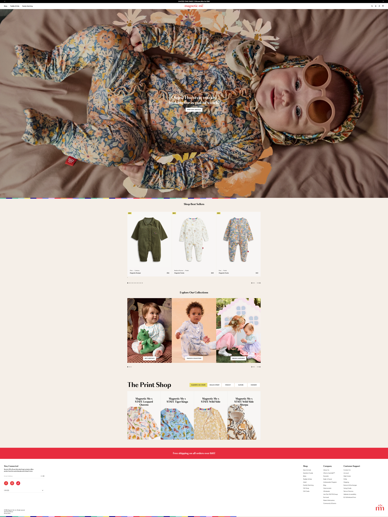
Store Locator (327, 488)
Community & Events (329, 503)
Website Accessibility (350, 494)
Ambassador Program (330, 482)
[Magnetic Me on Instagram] (12, 483)
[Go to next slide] (383, 1)
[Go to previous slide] (5, 1)
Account (346, 473)
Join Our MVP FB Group (330, 494)
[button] (383, 6)
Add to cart (149, 265)
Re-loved (326, 497)
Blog (324, 485)
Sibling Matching (238, 358)
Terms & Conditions (8, 511)
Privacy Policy (7, 513)
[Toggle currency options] (42, 490)
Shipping (346, 482)
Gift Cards (306, 491)
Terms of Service (348, 491)
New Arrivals (307, 470)
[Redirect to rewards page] (376, 6)
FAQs (345, 479)
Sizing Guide (347, 488)
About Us (326, 470)
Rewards (326, 476)
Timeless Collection (194, 358)
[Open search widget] (372, 6)
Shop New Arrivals (194, 109)
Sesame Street (214, 385)
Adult (305, 482)
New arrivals (149, 358)
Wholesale (326, 491)
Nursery (254, 385)
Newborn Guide (308, 473)
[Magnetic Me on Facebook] (6, 483)
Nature (240, 385)
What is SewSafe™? (329, 473)
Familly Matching (308, 485)
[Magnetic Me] (194, 6)
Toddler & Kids (14, 6)
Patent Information (329, 500)
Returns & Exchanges (350, 485)
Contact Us (347, 470)
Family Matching (27, 6)
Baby (5, 6)
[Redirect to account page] (379, 6)
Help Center (347, 476)
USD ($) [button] (6, 490)
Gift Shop (306, 488)
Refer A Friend (327, 479)
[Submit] (42, 476)
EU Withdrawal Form (350, 497)
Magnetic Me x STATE (198, 385)
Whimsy (228, 385)
